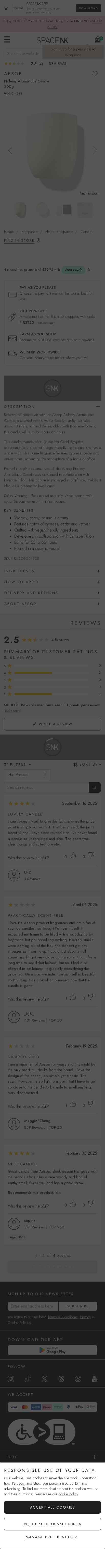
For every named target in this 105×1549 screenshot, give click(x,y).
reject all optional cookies (52, 1524)
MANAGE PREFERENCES (49, 1537)
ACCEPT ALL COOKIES (52, 1507)
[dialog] (52, 1506)
